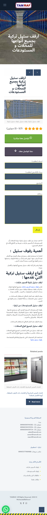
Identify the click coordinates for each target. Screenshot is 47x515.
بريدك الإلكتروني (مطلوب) (34, 172)
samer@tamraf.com (34, 434)
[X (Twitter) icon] (21, 503)
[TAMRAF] (23, 5)
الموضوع (39, 183)
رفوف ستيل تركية (36, 339)
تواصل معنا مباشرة (22, 138)
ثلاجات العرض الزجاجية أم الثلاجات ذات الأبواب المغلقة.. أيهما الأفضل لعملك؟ (24, 394)
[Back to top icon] (41, 509)
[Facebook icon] (24, 503)
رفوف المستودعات (33, 471)
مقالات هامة (35, 479)
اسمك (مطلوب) (37, 161)
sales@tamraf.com (34, 432)
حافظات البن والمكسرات (31, 475)
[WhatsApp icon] (26, 503)
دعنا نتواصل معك (25, 151)
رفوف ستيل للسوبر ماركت (30, 286)
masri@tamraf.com (34, 437)
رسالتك (39, 194)
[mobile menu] (5, 5)
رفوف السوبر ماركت (32, 467)
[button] (6, 509)
